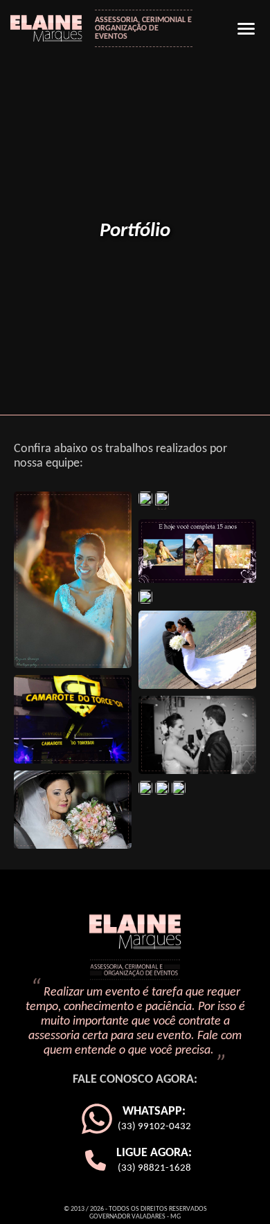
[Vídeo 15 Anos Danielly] (197, 551)
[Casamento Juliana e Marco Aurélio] (197, 650)
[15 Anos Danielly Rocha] (145, 498)
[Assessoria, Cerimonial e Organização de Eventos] (162, 502)
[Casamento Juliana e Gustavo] (197, 734)
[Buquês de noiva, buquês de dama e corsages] (73, 810)
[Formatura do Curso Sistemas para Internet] (179, 788)
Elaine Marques (51, 27)
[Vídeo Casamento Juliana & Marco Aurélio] (145, 597)
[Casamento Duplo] (162, 788)
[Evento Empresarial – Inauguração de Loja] (73, 719)
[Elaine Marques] (135, 947)
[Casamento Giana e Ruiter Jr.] (73, 580)
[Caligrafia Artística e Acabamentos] (145, 788)
